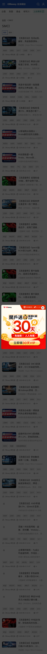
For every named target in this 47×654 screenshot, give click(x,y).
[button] (42, 307)
